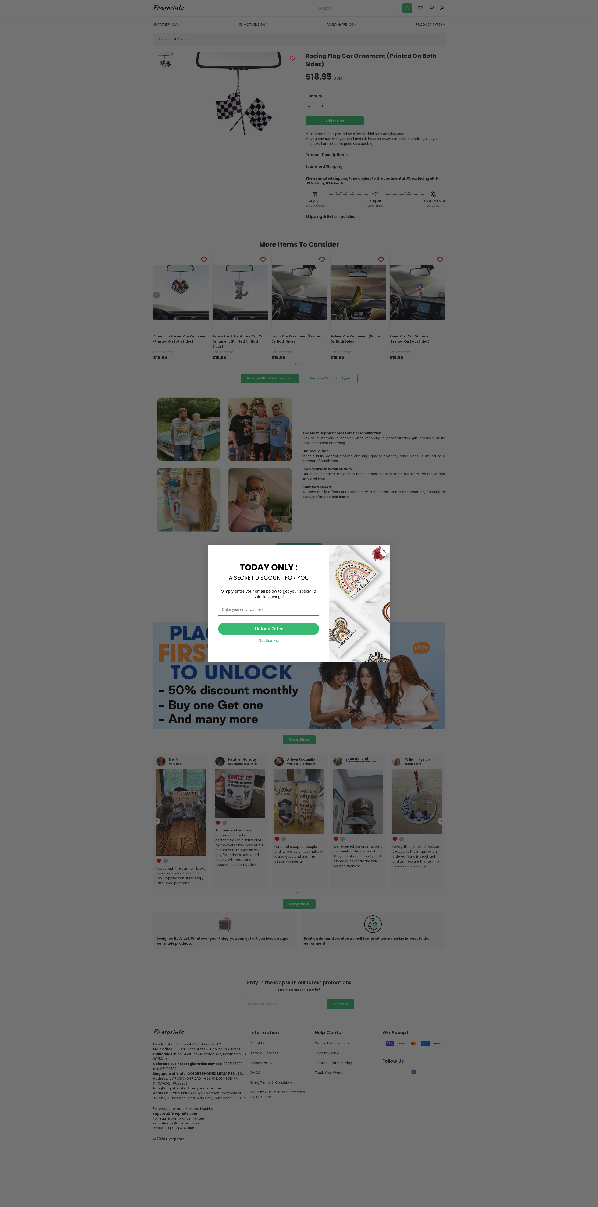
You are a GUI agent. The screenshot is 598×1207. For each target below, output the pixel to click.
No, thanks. (269, 641)
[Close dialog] (384, 551)
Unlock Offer (269, 628)
